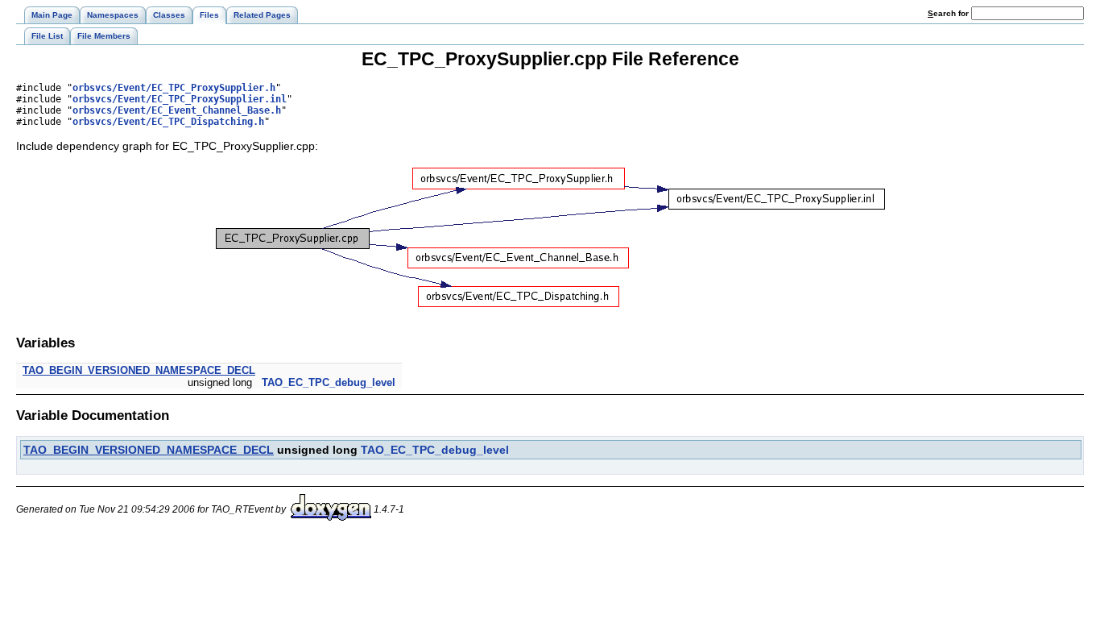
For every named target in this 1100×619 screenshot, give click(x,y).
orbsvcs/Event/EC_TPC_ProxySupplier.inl (179, 99)
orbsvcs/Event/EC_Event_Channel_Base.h (176, 110)
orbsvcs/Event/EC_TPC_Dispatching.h (168, 121)
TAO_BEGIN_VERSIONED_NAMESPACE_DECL (139, 370)
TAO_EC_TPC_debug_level (328, 382)
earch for (949, 13)
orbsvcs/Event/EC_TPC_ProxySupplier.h (173, 87)
